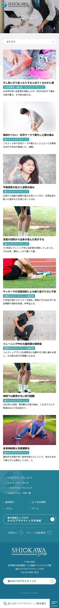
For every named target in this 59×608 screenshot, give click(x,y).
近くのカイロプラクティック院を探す (27, 603)
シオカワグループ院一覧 (19, 492)
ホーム (35, 508)
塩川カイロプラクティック (22, 581)
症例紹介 (10, 502)
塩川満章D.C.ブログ (24, 519)
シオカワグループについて (20, 487)
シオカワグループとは (18, 482)
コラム (8, 508)
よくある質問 (39, 502)
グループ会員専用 (36, 532)
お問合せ (12, 532)
